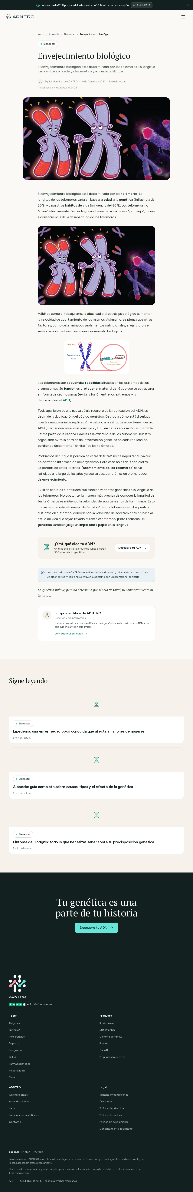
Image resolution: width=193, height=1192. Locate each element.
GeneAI (104, 1050)
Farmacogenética (20, 1063)
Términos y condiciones (114, 1094)
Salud (12, 1057)
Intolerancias (17, 1036)
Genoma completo (111, 1036)
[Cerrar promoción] (188, 5)
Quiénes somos (18, 1094)
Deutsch (38, 1152)
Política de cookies (111, 1115)
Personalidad (17, 1070)
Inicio (41, 34)
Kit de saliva (107, 1023)
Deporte (14, 1043)
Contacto (15, 1122)
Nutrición (14, 1029)
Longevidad (16, 1050)
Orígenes (14, 1023)
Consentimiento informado (116, 1128)
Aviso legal (106, 1101)
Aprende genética (19, 1101)
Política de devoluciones (114, 1122)
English (25, 1152)
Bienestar (69, 34)
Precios (104, 1043)
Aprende (54, 34)
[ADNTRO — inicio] (20, 16)
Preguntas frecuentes (112, 1057)
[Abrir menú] (183, 17)
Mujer (12, 1077)
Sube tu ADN (107, 1029)
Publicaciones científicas (24, 1115)
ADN (66, 400)
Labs (12, 1108)
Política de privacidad (113, 1108)
